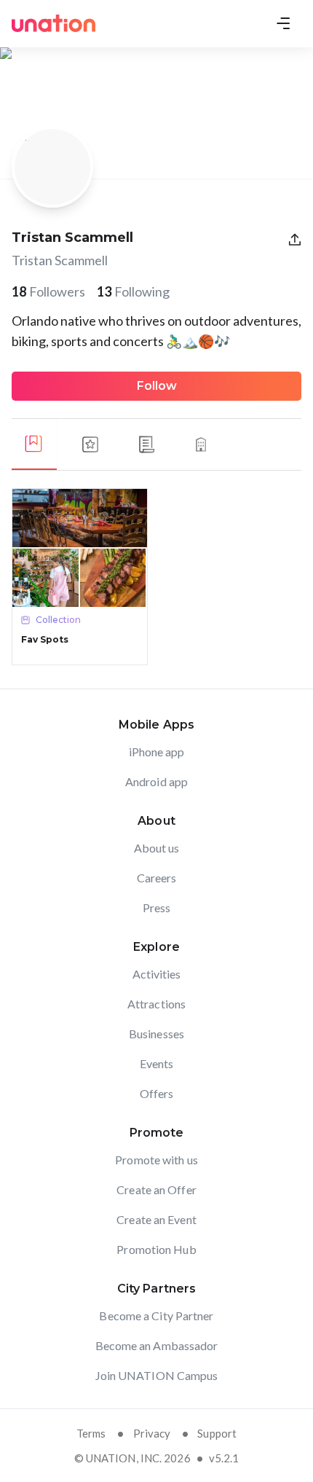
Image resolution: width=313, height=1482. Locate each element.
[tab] (33, 444)
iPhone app (157, 751)
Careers (157, 878)
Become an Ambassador (156, 1345)
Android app (156, 781)
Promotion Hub (156, 1249)
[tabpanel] (156, 576)
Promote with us (156, 1160)
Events (157, 1063)
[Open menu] (283, 23)
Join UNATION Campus (156, 1375)
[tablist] (156, 444)
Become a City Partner (156, 1315)
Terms (91, 1433)
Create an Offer (156, 1189)
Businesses (156, 1033)
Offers (157, 1093)
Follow (157, 386)
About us (157, 848)
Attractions (156, 1004)
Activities (156, 974)
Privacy (152, 1433)
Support (217, 1433)
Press (157, 907)
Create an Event (156, 1219)
